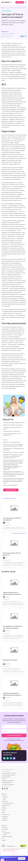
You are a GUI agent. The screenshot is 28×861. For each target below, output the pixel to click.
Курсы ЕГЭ (4, 794)
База (4, 799)
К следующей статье (18, 533)
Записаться (20, 2)
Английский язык (6, 814)
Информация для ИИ (6, 782)
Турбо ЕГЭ (11, 33)
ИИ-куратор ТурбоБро (7, 836)
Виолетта (5, 31)
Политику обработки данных (13, 849)
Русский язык (5, 801)
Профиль (5, 797)
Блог (3, 8)
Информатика (5, 816)
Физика (3, 810)
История (4, 807)
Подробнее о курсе (11, 490)
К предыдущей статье (10, 498)
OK (14, 853)
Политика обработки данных (8, 775)
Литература (4, 818)
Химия (3, 812)
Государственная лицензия (11, 846)
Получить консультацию (14, 735)
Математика (5, 795)
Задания (4, 840)
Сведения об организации (8, 780)
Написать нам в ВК (6, 777)
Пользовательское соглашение (9, 773)
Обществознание (6, 805)
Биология (4, 808)
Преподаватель (6, 832)
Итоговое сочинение (8, 803)
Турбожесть (4, 820)
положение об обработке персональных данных (14, 740)
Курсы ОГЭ (4, 825)
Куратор (5, 834)
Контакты (4, 778)
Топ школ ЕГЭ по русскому (8, 784)
